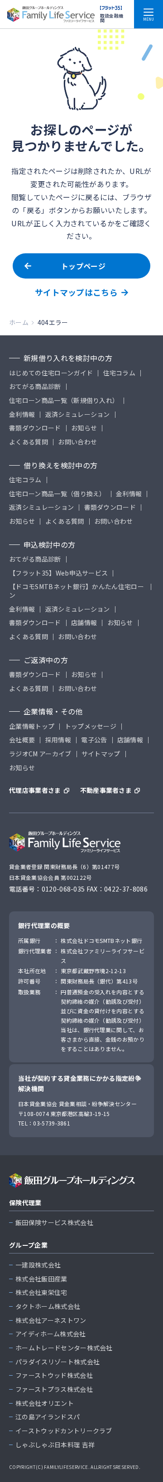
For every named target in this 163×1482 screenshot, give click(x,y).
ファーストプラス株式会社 (54, 1389)
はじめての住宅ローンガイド (51, 373)
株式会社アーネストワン (50, 1320)
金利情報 (22, 414)
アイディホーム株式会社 (50, 1334)
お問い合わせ (77, 442)
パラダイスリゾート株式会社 (57, 1362)
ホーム (19, 322)
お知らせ (84, 428)
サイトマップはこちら (76, 292)
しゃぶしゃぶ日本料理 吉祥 (55, 1445)
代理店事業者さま (35, 790)
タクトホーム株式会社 (47, 1306)
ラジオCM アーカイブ (40, 754)
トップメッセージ (91, 726)
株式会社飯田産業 (41, 1279)
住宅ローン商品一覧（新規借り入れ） (64, 400)
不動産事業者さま (106, 790)
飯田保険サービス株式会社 (54, 1222)
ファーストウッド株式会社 (54, 1375)
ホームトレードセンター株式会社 (64, 1348)
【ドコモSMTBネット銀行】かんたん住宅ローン (76, 590)
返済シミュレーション (77, 414)
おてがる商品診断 (35, 386)
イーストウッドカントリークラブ (63, 1431)
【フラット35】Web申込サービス (58, 573)
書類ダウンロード (35, 428)
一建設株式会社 (38, 1265)
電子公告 (94, 740)
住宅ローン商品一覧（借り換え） (57, 493)
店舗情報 (84, 622)
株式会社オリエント (44, 1403)
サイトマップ (101, 754)
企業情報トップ (31, 726)
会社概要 (22, 740)
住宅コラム (119, 373)
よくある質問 (28, 442)
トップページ (83, 266)
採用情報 (58, 740)
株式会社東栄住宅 (41, 1292)
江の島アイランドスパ (47, 1417)
